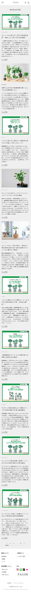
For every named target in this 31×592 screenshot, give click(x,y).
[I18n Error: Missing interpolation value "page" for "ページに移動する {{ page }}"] (24, 543)
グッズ (3, 561)
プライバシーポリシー (18, 583)
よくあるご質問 (21, 556)
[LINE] (21, 570)
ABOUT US (5, 569)
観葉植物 (4, 84)
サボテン (4, 404)
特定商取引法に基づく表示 (15, 586)
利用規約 (9, 583)
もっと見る (4, 59)
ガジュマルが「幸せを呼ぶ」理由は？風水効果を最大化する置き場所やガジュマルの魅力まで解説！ (15, 248)
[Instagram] (18, 570)
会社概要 (4, 572)
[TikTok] (24, 570)
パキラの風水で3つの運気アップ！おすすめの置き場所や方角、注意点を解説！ (15, 302)
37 (20, 543)
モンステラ (5, 457)
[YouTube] (27, 570)
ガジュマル (5, 32)
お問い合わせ (5, 574)
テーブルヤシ (5, 510)
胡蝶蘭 (3, 559)
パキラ (3, 137)
